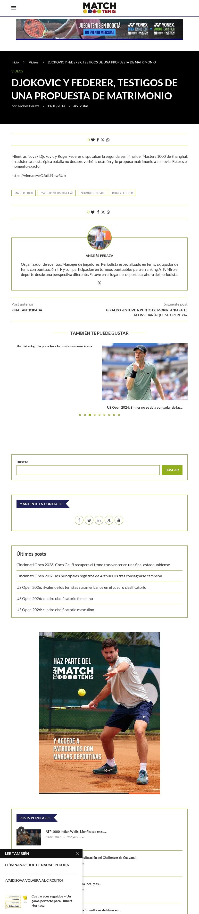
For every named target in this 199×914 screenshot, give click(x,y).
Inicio (15, 62)
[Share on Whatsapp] (107, 140)
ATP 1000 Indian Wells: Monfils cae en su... (76, 832)
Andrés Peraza (28, 106)
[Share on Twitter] (102, 140)
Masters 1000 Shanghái (57, 192)
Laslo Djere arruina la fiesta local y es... (73, 884)
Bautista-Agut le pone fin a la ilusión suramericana (54, 346)
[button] (18, 379)
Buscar (22, 461)
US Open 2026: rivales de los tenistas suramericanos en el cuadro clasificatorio (81, 587)
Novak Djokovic (92, 192)
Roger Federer (122, 192)
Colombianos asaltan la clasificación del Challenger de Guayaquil (91, 858)
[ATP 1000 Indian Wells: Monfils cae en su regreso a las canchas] (29, 837)
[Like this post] (93, 140)
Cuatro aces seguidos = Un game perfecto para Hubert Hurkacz (52, 900)
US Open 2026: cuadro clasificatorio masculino (56, 609)
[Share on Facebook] (98, 140)
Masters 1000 (24, 192)
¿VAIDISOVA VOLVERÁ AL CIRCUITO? (34, 880)
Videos (33, 62)
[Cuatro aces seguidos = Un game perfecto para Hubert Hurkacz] (16, 901)
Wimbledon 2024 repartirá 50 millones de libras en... (83, 910)
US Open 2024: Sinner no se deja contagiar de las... (144, 407)
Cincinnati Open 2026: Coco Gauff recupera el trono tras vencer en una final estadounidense (93, 564)
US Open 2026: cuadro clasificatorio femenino (55, 598)
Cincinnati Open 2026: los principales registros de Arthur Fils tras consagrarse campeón (89, 575)
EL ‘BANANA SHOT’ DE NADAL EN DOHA (37, 865)
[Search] (185, 8)
